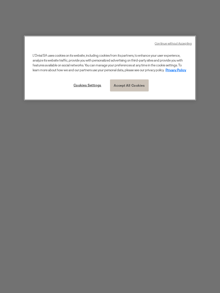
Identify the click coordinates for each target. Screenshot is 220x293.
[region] (110, 67)
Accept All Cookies (129, 85)
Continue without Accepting (173, 43)
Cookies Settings (87, 84)
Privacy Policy (176, 69)
